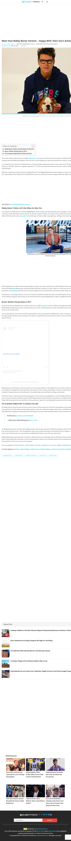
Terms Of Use (41, 831)
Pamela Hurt (53, 455)
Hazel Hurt (42, 455)
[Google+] (42, 814)
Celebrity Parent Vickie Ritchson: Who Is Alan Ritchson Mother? (35, 801)
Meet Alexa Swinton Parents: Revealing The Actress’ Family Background (15, 801)
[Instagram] (44, 814)
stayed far (44, 305)
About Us (37, 829)
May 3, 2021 (33, 420)
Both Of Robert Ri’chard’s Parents (20, 204)
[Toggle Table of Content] (32, 146)
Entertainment (55, 449)
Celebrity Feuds (35, 449)
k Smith (24, 45)
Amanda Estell (24, 216)
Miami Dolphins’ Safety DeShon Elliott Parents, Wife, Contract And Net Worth (34, 774)
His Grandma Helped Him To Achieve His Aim (18, 153)
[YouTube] (49, 814)
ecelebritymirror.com (42, 835)
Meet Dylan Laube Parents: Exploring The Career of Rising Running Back (15, 774)
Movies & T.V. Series (50, 445)
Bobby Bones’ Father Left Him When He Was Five (19, 149)
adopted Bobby (14, 290)
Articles (17, 449)
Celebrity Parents (10, 44)
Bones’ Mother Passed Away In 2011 (16, 151)
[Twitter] (46, 814)
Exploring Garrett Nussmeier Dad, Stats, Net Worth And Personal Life (54, 774)
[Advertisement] (40, 20)
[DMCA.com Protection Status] (28, 829)
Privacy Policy (52, 831)
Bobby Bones (18, 455)
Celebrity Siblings (45, 449)
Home (3, 44)
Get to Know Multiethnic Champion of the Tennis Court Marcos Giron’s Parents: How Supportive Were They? (55, 802)
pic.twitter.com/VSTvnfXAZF (24, 416)
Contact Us (44, 829)
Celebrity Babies (25, 449)
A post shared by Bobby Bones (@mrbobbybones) (25, 382)
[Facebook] (40, 814)
